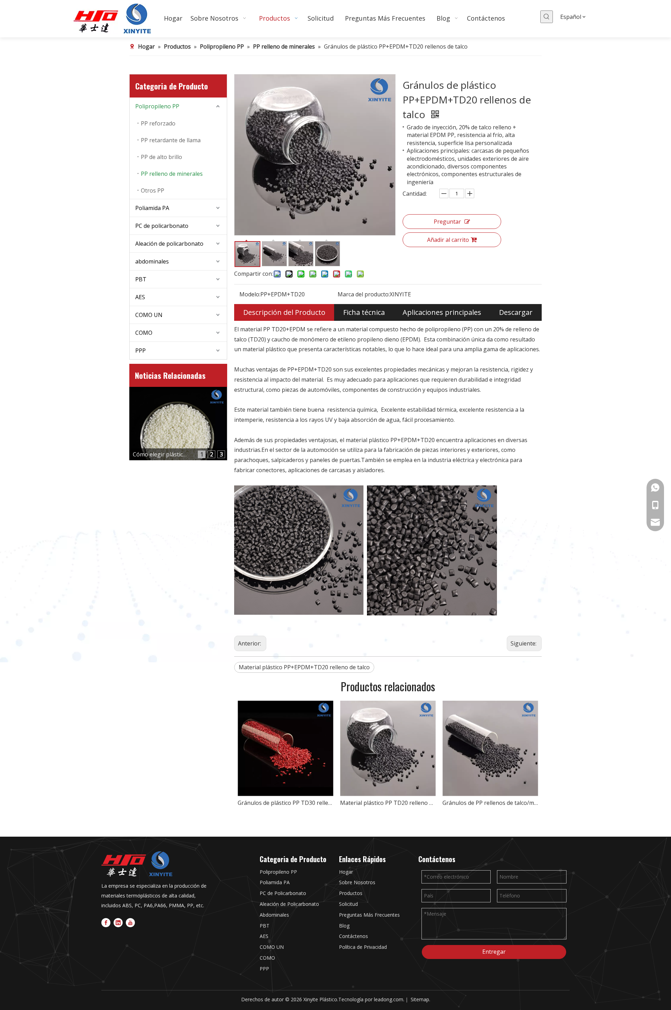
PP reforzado (158, 123)
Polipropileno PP (157, 106)
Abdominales (274, 914)
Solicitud (348, 904)
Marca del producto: (364, 294)
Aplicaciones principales (442, 312)
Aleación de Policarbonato (289, 904)
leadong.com (388, 999)
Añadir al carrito (448, 240)
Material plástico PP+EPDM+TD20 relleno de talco (304, 667)
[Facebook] (105, 922)
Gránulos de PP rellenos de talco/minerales (490, 803)
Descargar (516, 312)
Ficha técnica (364, 312)
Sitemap (420, 999)
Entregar (494, 951)
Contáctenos (353, 936)
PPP (140, 350)
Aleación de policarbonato (169, 243)
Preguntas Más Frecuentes (369, 914)
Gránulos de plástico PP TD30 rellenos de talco (285, 803)
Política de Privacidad (363, 947)
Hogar (346, 871)
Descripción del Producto (284, 312)
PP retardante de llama (171, 140)
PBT (140, 279)
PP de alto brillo (161, 157)
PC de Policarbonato (283, 893)
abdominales (152, 261)
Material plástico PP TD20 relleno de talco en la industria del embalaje (387, 803)
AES (140, 297)
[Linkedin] (118, 922)
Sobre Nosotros (357, 882)
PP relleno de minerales (172, 174)
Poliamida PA (152, 208)
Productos (350, 893)
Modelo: (249, 294)
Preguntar (447, 221)
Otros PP (152, 190)
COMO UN (149, 315)
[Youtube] (130, 922)
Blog (344, 925)
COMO (143, 333)
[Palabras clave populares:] (546, 16)
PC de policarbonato (161, 226)
